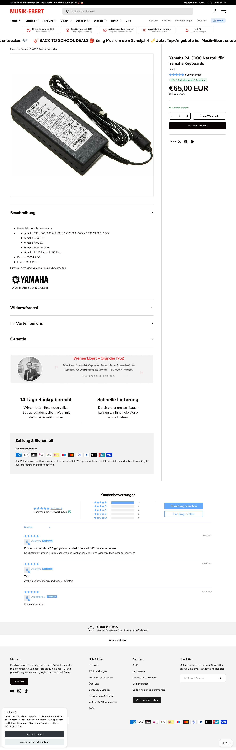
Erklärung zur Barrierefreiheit (149, 689)
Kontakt (166, 20)
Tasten (14, 20)
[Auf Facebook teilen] (186, 141)
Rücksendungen (184, 20)
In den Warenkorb (209, 116)
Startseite (14, 49)
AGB (135, 665)
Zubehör (98, 20)
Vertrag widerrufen (147, 700)
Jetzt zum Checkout (197, 125)
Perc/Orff (48, 20)
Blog (128, 20)
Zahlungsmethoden (100, 689)
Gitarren (30, 20)
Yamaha (173, 69)
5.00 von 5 (56, 508)
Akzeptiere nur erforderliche (34, 742)
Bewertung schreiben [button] (184, 506)
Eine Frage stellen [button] (184, 514)
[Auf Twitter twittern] (179, 141)
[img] (31, 536)
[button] (223, 11)
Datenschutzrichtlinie (144, 677)
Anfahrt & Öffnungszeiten (103, 702)
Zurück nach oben (118, 640)
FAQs (92, 708)
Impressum (139, 671)
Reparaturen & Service (101, 696)
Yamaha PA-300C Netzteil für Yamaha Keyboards (39, 49)
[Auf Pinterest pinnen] (192, 141)
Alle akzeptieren (34, 734)
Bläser (64, 20)
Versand (153, 20)
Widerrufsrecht (141, 683)
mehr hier (19, 681)
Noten (114, 20)
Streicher (81, 20)
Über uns (202, 20)
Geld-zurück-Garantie (101, 677)
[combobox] (127, 11)
